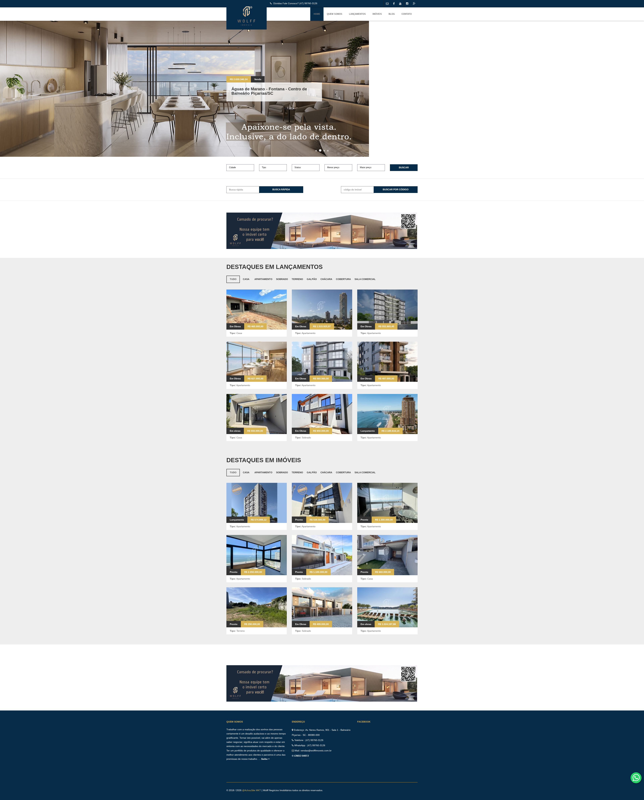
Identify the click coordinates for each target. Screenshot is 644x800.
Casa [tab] (246, 279)
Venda (257, 81)
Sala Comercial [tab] (365, 279)
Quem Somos (334, 14)
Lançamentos (357, 14)
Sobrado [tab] (282, 279)
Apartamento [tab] (263, 279)
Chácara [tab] (326, 279)
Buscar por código (396, 189)
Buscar (404, 167)
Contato (406, 14)
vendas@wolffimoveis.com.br (316, 750)
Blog (392, 14)
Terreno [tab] (297, 279)
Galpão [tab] (312, 279)
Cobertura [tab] (343, 279)
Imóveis (377, 14)
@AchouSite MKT (252, 790)
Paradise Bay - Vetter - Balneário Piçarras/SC (274, 91)
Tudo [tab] (233, 279)
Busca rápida (281, 189)
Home (317, 14)
